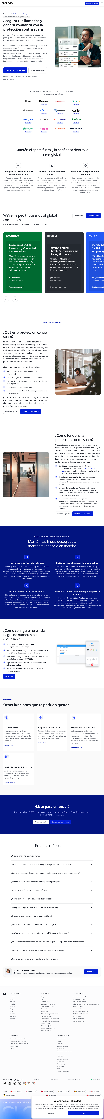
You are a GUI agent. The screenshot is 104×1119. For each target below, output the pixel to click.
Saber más (9, 676)
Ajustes (51, 1113)
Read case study (15, 287)
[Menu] (101, 3)
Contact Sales (93, 215)
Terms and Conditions (74, 1079)
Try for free (78, 215)
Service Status (97, 1079)
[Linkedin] (18, 1080)
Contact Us (36, 1079)
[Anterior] (6, 299)
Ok (83, 1113)
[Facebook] (11, 1080)
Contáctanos (91, 972)
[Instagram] (15, 1080)
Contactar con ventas (92, 3)
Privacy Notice (54, 1079)
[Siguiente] (15, 299)
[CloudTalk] (8, 3)
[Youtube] (21, 1080)
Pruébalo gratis (38, 70)
